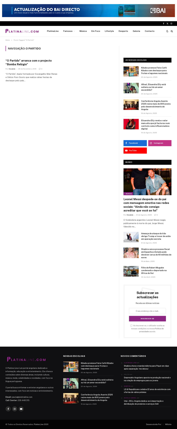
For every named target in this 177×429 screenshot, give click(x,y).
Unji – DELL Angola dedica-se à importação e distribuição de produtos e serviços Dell (143, 402)
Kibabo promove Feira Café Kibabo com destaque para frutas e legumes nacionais (154, 70)
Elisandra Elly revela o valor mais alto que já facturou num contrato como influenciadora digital (155, 124)
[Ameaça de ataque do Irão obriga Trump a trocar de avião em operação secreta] (131, 237)
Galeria (136, 31)
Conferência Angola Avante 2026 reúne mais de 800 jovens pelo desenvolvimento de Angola (156, 105)
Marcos (127, 386)
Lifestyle (109, 31)
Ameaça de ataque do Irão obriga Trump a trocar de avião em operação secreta (156, 236)
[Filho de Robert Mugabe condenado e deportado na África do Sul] (131, 271)
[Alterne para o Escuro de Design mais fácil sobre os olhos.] (167, 31)
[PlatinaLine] (22, 31)
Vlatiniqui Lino (130, 363)
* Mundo (128, 194)
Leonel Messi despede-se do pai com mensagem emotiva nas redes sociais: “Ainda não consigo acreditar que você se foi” (146, 205)
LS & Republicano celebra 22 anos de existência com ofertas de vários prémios (147, 390)
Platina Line (38, 424)
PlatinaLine (53, 31)
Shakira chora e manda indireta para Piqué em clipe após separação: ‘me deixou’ (146, 367)
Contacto (149, 31)
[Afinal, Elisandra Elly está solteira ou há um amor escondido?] (131, 88)
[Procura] (171, 31)
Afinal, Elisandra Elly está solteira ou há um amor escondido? (153, 87)
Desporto (123, 31)
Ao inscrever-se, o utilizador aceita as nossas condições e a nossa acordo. (148, 329)
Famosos (67, 31)
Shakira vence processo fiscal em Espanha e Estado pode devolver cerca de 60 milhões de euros (156, 253)
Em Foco (95, 31)
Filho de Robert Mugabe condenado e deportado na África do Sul (154, 270)
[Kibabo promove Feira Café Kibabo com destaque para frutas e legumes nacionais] (131, 71)
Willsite (168, 424)
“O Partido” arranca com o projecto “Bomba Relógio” (29, 62)
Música (83, 31)
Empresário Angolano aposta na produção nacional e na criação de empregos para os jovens (147, 379)
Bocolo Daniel (130, 398)
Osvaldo (12, 69)
